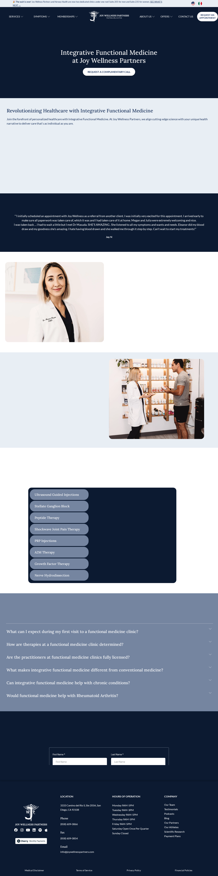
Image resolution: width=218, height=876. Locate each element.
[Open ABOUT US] (153, 16)
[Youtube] (28, 830)
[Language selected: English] (198, 3)
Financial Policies (183, 870)
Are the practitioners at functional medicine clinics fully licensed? (68, 657)
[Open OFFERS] (171, 16)
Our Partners (171, 822)
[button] (109, 631)
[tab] (59, 494)
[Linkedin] (34, 830)
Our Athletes (171, 827)
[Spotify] (40, 830)
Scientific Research (174, 831)
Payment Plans (172, 836)
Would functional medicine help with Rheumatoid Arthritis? (62, 695)
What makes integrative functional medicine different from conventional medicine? (85, 670)
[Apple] (46, 830)
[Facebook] (16, 830)
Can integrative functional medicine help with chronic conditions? (68, 682)
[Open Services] (22, 16)
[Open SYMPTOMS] (49, 16)
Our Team (169, 804)
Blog (166, 818)
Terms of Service (84, 870)
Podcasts (169, 813)
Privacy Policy (134, 870)
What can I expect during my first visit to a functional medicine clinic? (72, 631)
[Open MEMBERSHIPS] (76, 16)
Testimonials (171, 809)
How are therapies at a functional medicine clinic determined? (65, 644)
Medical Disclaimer (34, 870)
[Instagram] (22, 830)
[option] (201, 3)
